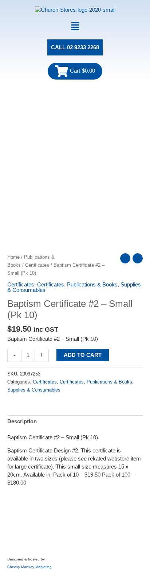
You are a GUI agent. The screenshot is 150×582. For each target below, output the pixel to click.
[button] (75, 27)
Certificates (37, 265)
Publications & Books (92, 285)
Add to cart (83, 355)
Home (13, 257)
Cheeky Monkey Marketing (29, 567)
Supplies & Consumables (33, 390)
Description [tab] (22, 421)
